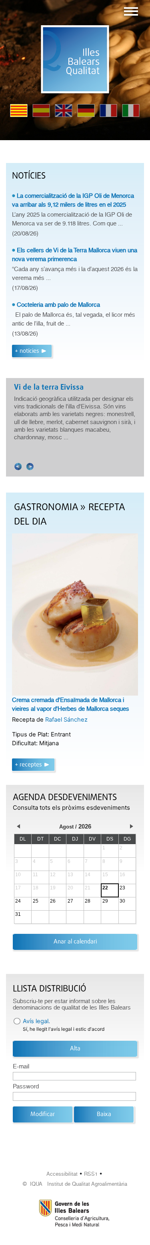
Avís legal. (36, 1021)
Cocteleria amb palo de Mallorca (58, 304)
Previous (18, 467)
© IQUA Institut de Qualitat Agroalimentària (75, 1184)
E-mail (21, 1066)
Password (26, 1086)
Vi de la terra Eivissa (49, 387)
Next (30, 467)
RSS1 (91, 1174)
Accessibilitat (62, 1174)
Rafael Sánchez (66, 719)
